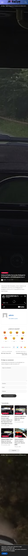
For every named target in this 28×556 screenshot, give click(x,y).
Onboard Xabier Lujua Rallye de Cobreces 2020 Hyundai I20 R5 (6, 441)
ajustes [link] (13, 550)
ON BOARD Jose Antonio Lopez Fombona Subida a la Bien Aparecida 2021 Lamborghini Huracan (6, 419)
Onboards (4, 272)
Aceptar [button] (4, 553)
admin (4, 279)
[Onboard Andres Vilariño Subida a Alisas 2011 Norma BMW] (21, 433)
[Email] (25, 347)
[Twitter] (17, 347)
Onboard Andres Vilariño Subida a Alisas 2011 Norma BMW (20, 442)
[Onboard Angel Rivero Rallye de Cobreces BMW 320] (21, 410)
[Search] (25, 2)
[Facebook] (13, 347)
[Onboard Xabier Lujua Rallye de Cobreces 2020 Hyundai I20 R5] (7, 433)
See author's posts (13, 318)
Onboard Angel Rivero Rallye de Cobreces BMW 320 (20, 418)
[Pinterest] (21, 347)
